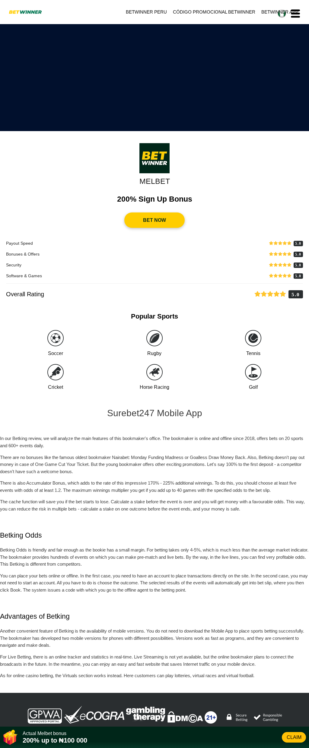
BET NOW (154, 220)
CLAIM (294, 737)
